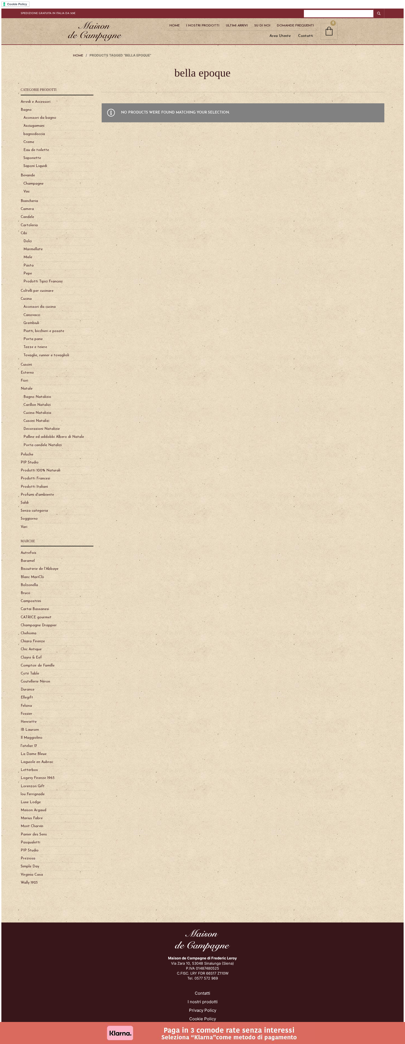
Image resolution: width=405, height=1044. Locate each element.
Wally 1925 (29, 882)
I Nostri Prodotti (202, 25)
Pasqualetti (30, 842)
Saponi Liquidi (35, 166)
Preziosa (28, 858)
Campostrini (31, 601)
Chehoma (28, 633)
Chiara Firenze (33, 641)
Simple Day (30, 866)
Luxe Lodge (31, 802)
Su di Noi (262, 25)
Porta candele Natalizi (42, 445)
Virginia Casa (32, 874)
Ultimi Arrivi (237, 25)
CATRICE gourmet (36, 617)
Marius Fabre (32, 818)
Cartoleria (29, 225)
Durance (27, 689)
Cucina (26, 299)
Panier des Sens (34, 834)
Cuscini (26, 364)
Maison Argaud (33, 810)
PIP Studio (30, 462)
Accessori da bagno (39, 118)
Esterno (27, 372)
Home (174, 25)
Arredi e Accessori (35, 102)
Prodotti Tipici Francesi (43, 281)
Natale (27, 388)
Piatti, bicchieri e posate (43, 331)
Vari (24, 527)
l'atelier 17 (29, 746)
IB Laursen (30, 730)
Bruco (25, 593)
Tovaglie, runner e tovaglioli (46, 355)
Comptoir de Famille (38, 665)
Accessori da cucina (39, 307)
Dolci (27, 241)
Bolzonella (29, 585)
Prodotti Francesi (35, 478)
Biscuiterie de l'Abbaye (39, 569)
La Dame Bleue (34, 754)
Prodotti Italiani (34, 487)
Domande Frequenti (295, 25)
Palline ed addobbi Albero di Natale (53, 437)
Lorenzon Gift (33, 786)
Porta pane (33, 339)
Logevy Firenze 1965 (38, 778)
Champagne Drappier (39, 625)
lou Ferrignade (33, 794)
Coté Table (30, 673)
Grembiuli (31, 323)
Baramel (28, 561)
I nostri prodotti (203, 1001)
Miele (27, 257)
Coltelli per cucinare (37, 291)
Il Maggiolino (31, 738)
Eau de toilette (36, 150)
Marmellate (33, 249)
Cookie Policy (202, 1018)
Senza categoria (34, 510)
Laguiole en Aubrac (37, 762)
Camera (27, 209)
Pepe (27, 273)
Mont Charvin (32, 826)
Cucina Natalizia (37, 413)
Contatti (305, 36)
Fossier (26, 714)
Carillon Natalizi (37, 405)
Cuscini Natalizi (36, 421)
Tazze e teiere (35, 347)
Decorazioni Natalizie (41, 429)
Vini (26, 191)
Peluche (27, 454)
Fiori (24, 380)
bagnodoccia (34, 134)
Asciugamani (33, 126)
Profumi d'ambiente (37, 495)
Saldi (25, 503)
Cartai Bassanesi (35, 609)
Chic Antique (31, 649)
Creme (28, 142)
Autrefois (28, 553)
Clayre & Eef (31, 657)
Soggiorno (29, 518)
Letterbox (29, 770)
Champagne (33, 183)
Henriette (29, 722)
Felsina (26, 706)
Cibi (24, 233)
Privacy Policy (202, 1010)
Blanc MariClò (32, 577)
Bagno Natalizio (37, 397)
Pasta (28, 265)
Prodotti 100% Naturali (40, 470)
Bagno (26, 110)
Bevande (28, 175)
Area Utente (280, 36)
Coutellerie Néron (35, 681)
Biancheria (29, 201)
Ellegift (27, 697)
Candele (27, 217)
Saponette (32, 158)
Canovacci (31, 315)
